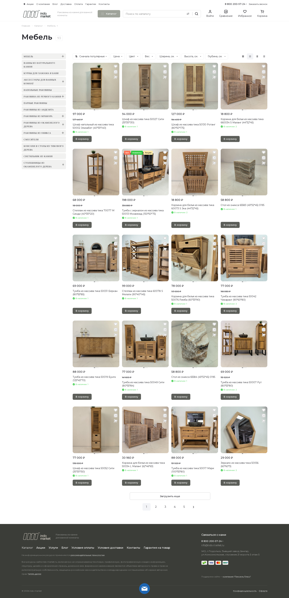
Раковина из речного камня (42, 96)
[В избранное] (115, 66)
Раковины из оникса (37, 132)
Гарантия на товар (157, 547)
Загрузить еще (170, 496)
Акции (40, 547)
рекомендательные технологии (88, 555)
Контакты (133, 547)
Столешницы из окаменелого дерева (38, 164)
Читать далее (34, 574)
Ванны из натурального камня (39, 64)
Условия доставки (110, 547)
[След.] (193, 507)
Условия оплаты (82, 547)
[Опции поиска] (188, 13)
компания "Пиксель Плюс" (237, 576)
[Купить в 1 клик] (115, 77)
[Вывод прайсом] (264, 56)
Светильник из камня (38, 156)
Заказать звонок (258, 4)
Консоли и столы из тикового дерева (44, 147)
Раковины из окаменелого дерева (42, 124)
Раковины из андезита (39, 109)
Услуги (53, 547)
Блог (64, 547)
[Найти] (196, 13)
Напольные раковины (38, 89)
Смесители (31, 139)
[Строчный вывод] (257, 56)
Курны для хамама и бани (41, 73)
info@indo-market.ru (212, 545)
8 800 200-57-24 (235, 4)
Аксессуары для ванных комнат (40, 81)
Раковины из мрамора (38, 116)
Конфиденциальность (244, 591)
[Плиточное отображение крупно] (243, 56)
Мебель (28, 56)
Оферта (263, 591)
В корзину (82, 138)
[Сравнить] (115, 72)
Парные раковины (35, 103)
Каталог (27, 547)
